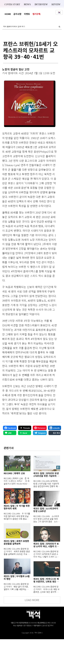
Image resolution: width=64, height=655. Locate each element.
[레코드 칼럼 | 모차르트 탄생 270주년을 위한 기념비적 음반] (46, 463)
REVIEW (56, 4)
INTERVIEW (41, 4)
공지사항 (17, 13)
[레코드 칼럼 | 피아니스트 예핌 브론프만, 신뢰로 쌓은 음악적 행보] (46, 569)
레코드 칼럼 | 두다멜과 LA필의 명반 (17, 577)
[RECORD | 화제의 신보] (17, 463)
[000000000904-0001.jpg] (29, 103)
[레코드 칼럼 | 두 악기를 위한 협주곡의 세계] (17, 496)
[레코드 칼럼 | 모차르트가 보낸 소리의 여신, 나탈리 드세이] (46, 534)
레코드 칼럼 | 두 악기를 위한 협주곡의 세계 (17, 507)
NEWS (27, 4)
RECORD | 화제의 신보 (14, 473)
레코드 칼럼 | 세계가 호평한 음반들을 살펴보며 (16, 542)
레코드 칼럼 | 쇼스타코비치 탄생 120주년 (45, 509)
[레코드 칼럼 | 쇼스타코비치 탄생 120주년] (46, 498)
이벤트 (27, 13)
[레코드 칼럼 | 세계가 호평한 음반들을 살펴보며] (17, 531)
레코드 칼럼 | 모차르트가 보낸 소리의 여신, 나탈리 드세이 (46, 545)
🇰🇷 (59, 12)
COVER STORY (12, 4)
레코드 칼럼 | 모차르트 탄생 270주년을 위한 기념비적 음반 (46, 474)
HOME (8, 13)
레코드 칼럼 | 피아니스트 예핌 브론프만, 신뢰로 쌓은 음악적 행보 (46, 580)
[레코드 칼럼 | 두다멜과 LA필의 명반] (17, 566)
